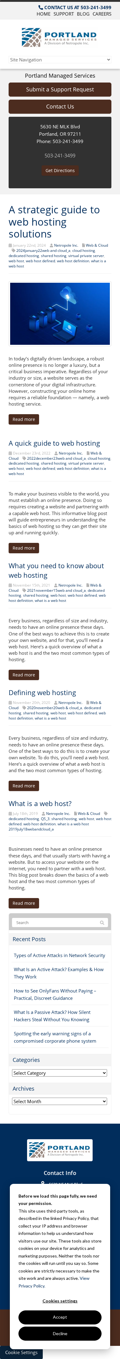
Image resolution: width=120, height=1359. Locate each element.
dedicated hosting (24, 255)
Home (43, 14)
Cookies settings (60, 1300)
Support (64, 14)
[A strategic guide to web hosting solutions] (60, 313)
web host (16, 260)
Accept (60, 1317)
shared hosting (53, 255)
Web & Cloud (97, 245)
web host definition (73, 260)
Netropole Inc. (66, 245)
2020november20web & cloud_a (54, 707)
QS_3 (45, 818)
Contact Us (60, 106)
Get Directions (60, 170)
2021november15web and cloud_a (56, 590)
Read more (24, 419)
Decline (60, 1333)
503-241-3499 (60, 155)
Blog (83, 14)
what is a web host (50, 600)
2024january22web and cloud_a (43, 250)
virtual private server (86, 255)
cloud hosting (83, 250)
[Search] (102, 923)
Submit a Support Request (60, 89)
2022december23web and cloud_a (56, 458)
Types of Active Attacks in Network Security (59, 955)
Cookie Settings (21, 1352)
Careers (102, 14)
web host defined (40, 260)
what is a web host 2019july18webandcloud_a (49, 826)
